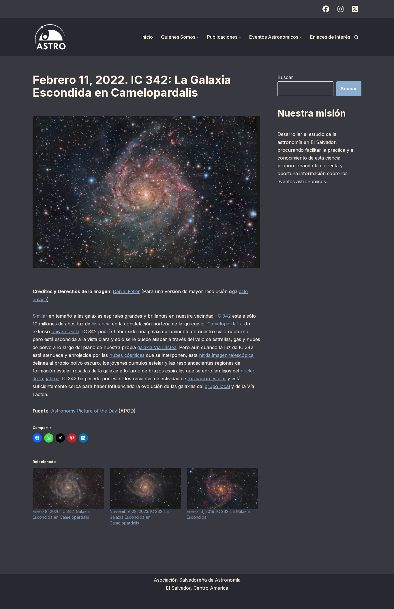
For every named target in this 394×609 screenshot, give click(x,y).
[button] (198, 37)
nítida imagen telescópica (226, 355)
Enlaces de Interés (330, 37)
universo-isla (65, 331)
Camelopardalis (224, 324)
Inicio (147, 37)
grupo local (217, 386)
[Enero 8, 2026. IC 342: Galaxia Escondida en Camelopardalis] (68, 488)
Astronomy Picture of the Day (84, 411)
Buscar (285, 77)
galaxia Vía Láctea (157, 347)
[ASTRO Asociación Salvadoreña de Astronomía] (50, 37)
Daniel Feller (126, 291)
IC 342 (223, 316)
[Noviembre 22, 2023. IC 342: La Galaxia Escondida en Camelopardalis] (145, 488)
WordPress (103, 601)
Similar (40, 316)
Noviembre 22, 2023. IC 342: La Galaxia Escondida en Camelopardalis (139, 517)
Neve (38, 601)
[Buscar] (356, 37)
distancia (101, 324)
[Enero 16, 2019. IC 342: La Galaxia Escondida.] (222, 488)
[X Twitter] (355, 9)
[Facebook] (326, 9)
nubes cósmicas (127, 355)
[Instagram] (340, 9)
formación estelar (206, 378)
